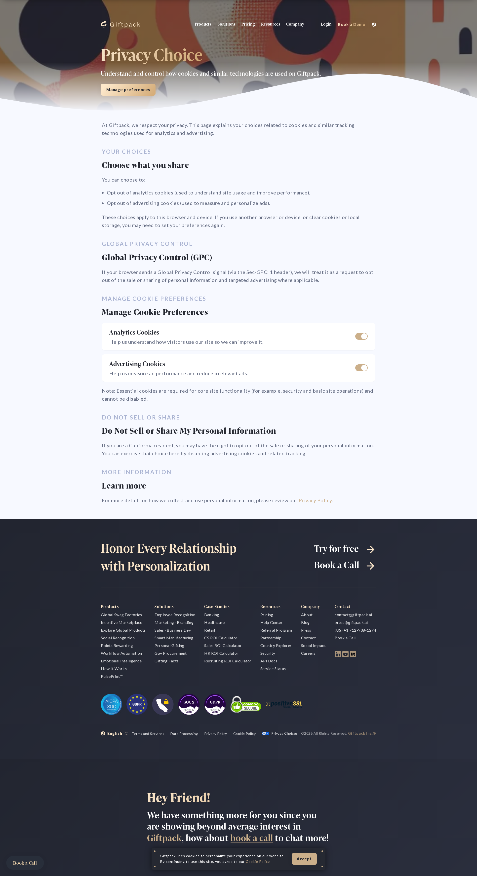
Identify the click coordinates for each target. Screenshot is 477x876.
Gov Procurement (171, 653)
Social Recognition (118, 637)
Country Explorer (276, 645)
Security (267, 653)
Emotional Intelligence (121, 660)
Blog (305, 622)
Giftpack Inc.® (362, 733)
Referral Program (276, 630)
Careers (308, 653)
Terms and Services (148, 733)
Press (306, 630)
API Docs (269, 660)
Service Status (273, 668)
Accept (304, 858)
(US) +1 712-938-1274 (355, 630)
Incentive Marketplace (121, 622)
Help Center (271, 622)
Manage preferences (128, 89)
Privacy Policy (315, 500)
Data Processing (184, 733)
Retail (209, 630)
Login (326, 24)
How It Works (114, 668)
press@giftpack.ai (351, 622)
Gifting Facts (167, 660)
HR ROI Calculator (221, 653)
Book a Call (25, 863)
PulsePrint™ (112, 676)
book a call (252, 838)
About (307, 614)
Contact (308, 637)
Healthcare (214, 622)
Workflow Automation (121, 653)
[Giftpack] (119, 24)
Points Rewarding (117, 645)
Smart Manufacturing (174, 637)
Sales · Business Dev (173, 630)
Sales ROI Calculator (223, 645)
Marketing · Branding (174, 622)
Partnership (271, 637)
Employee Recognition (175, 614)
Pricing (248, 24)
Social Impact (313, 645)
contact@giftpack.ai (353, 614)
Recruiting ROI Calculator (227, 660)
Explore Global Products (123, 630)
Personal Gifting (169, 645)
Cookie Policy (244, 733)
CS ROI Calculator (221, 637)
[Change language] (374, 24)
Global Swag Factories (121, 614)
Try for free (336, 548)
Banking (211, 614)
